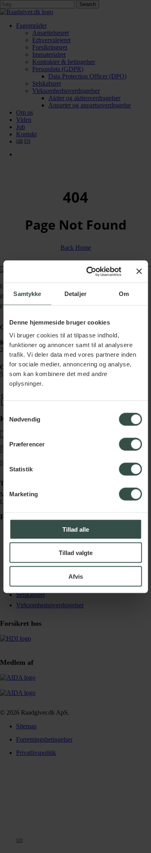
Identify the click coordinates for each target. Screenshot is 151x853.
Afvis (75, 576)
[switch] (130, 444)
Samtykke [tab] (27, 293)
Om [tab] (124, 293)
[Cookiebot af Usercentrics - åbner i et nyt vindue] (90, 271)
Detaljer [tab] (75, 293)
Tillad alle (75, 529)
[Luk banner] (139, 271)
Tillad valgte (76, 552)
